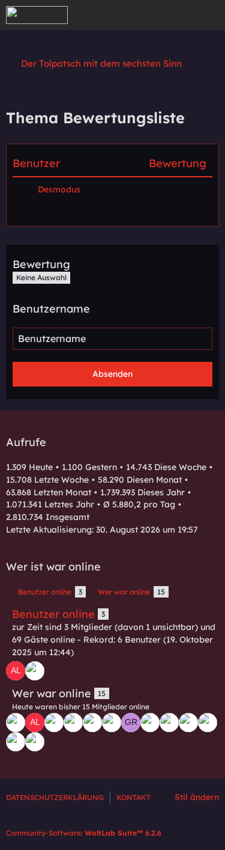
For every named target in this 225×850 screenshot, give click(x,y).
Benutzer (36, 163)
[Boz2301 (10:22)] (15, 741)
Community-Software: (83, 832)
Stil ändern (197, 797)
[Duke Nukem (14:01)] (169, 722)
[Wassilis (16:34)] (111, 722)
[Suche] (149, 15)
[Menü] (209, 15)
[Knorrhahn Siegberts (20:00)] (34, 670)
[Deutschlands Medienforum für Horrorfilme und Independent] (37, 15)
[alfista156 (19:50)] (15, 670)
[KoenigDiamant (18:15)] (54, 722)
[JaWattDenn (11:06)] (207, 722)
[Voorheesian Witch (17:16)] (92, 722)
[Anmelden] (179, 15)
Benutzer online (53, 614)
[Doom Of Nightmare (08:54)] (34, 741)
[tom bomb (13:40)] (188, 722)
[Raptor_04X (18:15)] (73, 722)
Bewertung (177, 163)
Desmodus (59, 189)
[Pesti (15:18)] (150, 722)
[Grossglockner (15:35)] (130, 722)
